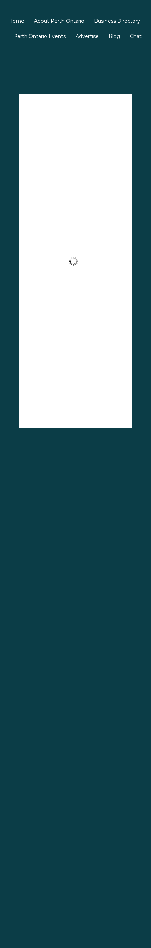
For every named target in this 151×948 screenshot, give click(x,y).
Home (16, 21)
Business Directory (117, 21)
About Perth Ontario (59, 21)
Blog (114, 36)
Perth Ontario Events (39, 36)
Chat (136, 36)
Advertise (87, 36)
